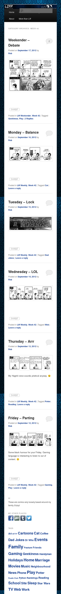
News (12, 572)
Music (25, 566)
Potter (48, 401)
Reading (12, 404)
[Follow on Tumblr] (23, 519)
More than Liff (25, 18)
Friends (37, 547)
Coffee (44, 533)
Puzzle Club (13, 578)
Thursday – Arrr (21, 341)
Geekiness (13, 118)
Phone (21, 572)
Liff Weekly (22, 185)
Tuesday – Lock (21, 201)
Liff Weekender (24, 115)
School (14, 582)
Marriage (42, 560)
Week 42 (36, 115)
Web (47, 324)
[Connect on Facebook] (11, 519)
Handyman (45, 554)
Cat (46, 185)
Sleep (32, 582)
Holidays (15, 560)
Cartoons (25, 533)
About (11, 18)
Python (22, 577)
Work (26, 589)
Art (10, 533)
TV (10, 589)
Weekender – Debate (19, 42)
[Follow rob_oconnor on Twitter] (29, 519)
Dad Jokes (16, 539)
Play (21, 118)
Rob (10, 53)
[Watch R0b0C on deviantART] (17, 519)
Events (41, 539)
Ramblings (32, 577)
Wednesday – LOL (23, 271)
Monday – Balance (23, 132)
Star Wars (43, 583)
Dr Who (29, 540)
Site (24, 583)
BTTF (15, 534)
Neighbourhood (40, 566)
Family (15, 546)
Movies (14, 566)
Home (11, 12)
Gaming (48, 484)
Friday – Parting (21, 417)
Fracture (28, 547)
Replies (29, 118)
